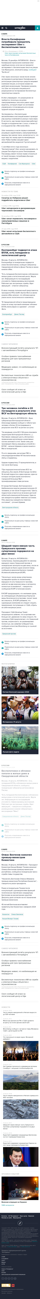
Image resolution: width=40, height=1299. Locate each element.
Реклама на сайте (7, 1218)
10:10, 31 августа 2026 (8, 246)
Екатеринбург (7, 314)
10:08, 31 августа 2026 (8, 767)
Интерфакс (20, 28)
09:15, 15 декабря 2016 (8, 36)
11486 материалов (8, 1205)
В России (5, 245)
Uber (33, 164)
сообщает (33, 70)
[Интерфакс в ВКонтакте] (9, 1278)
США (4, 164)
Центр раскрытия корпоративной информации (13, 1274)
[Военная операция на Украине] (20, 1199)
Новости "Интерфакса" (7, 1269)
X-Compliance (5, 1258)
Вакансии (31, 1216)
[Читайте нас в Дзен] (3, 1278)
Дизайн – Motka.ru (7, 1293)
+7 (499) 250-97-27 (25, 1246)
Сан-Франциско (24, 164)
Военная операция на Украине (14, 1202)
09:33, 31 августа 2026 (8, 851)
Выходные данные (7, 1291)
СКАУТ (3, 1260)
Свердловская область (10, 816)
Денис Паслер (19, 314)
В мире (4, 34)
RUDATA (4, 1272)
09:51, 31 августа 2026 (8, 542)
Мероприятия (17, 1218)
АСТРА (3, 1264)
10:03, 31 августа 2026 (8, 405)
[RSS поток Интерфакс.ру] (12, 1278)
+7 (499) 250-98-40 (12, 1246)
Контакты (4, 1216)
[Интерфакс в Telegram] (6, 1278)
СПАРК (3, 1256)
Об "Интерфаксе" (13, 1216)
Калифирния (12, 164)
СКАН (3, 1270)
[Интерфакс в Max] (15, 1278)
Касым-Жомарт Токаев (10, 919)
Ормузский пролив (9, 634)
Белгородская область (10, 507)
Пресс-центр (23, 1216)
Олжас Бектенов (17, 914)
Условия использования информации (12, 1289)
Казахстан (5, 914)
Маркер (4, 1262)
